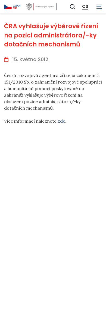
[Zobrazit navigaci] (99, 7)
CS (85, 6)
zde (61, 121)
